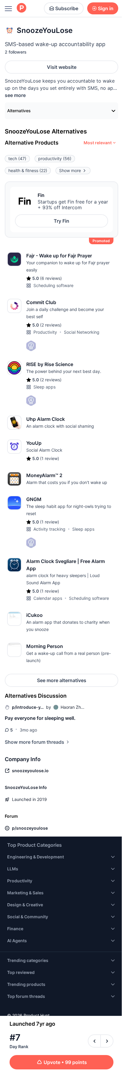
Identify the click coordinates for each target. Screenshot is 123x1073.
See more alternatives (61, 680)
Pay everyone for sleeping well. (40, 718)
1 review (49, 458)
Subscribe (66, 8)
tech (17, 158)
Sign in (105, 8)
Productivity (45, 332)
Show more (70, 170)
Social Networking (81, 332)
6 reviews (50, 278)
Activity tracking (49, 529)
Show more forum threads (34, 742)
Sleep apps (44, 386)
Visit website (61, 67)
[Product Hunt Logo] (21, 8)
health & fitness (27, 170)
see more (15, 95)
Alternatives (19, 110)
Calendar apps (47, 598)
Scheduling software (53, 285)
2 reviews (50, 324)
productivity (54, 158)
